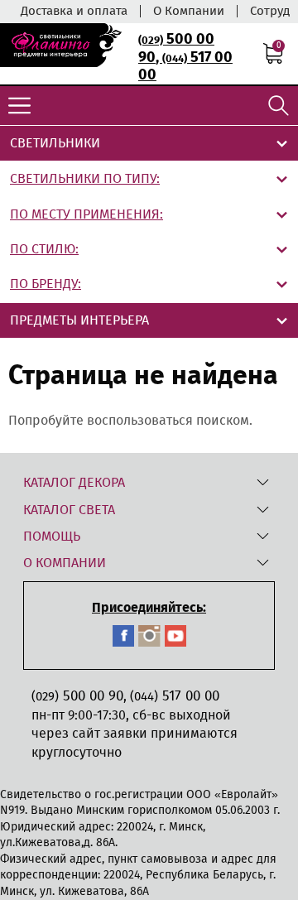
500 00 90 (77, 696)
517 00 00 (185, 66)
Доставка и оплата (74, 10)
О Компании (188, 10)
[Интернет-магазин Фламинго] (61, 45)
